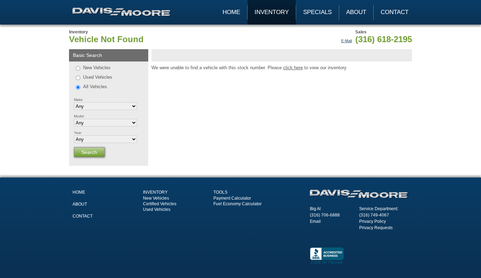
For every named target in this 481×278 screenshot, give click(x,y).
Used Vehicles (97, 77)
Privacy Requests (376, 227)
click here (293, 67)
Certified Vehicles (159, 203)
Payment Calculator (232, 198)
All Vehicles (95, 86)
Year (77, 133)
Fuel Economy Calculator (237, 203)
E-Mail (346, 41)
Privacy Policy (372, 221)
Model (79, 116)
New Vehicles (97, 67)
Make (78, 100)
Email (315, 221)
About (356, 12)
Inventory (272, 12)
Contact (394, 12)
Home (231, 12)
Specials (317, 12)
